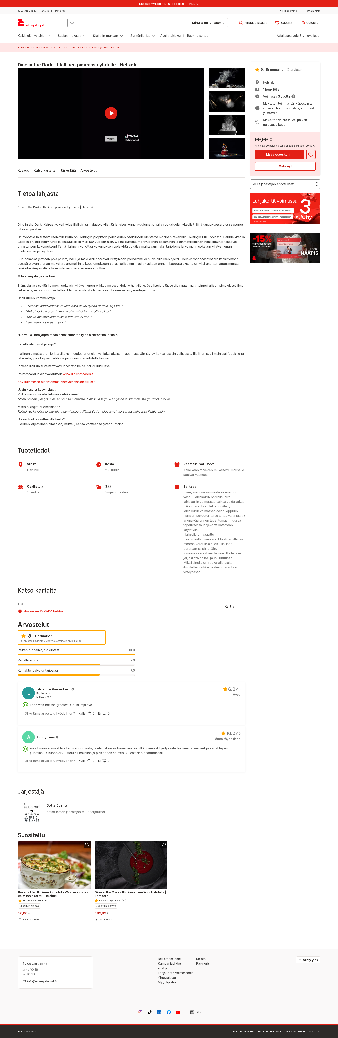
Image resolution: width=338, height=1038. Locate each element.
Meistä (201, 959)
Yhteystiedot (167, 978)
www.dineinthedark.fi (78, 374)
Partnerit (202, 963)
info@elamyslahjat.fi (42, 981)
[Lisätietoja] (293, 96)
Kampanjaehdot (169, 963)
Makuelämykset (42, 47)
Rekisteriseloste (169, 959)
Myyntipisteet (167, 982)
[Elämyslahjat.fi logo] (31, 24)
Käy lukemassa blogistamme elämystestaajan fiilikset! (56, 382)
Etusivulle (23, 47)
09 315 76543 (37, 964)
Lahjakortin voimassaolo (176, 973)
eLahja (162, 968)
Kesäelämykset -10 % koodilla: (161, 4)
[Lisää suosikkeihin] (311, 154)
